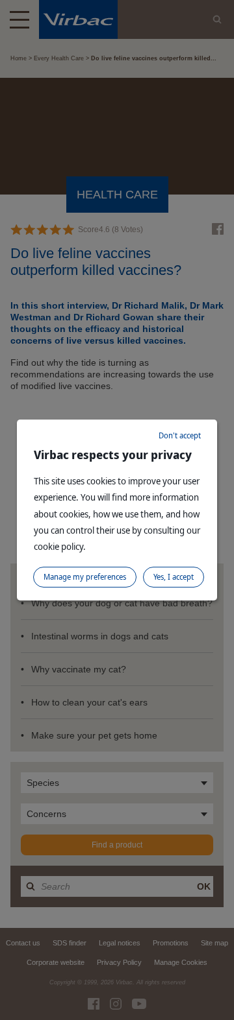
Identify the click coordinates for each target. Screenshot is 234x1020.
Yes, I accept (173, 576)
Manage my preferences (85, 576)
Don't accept (180, 435)
